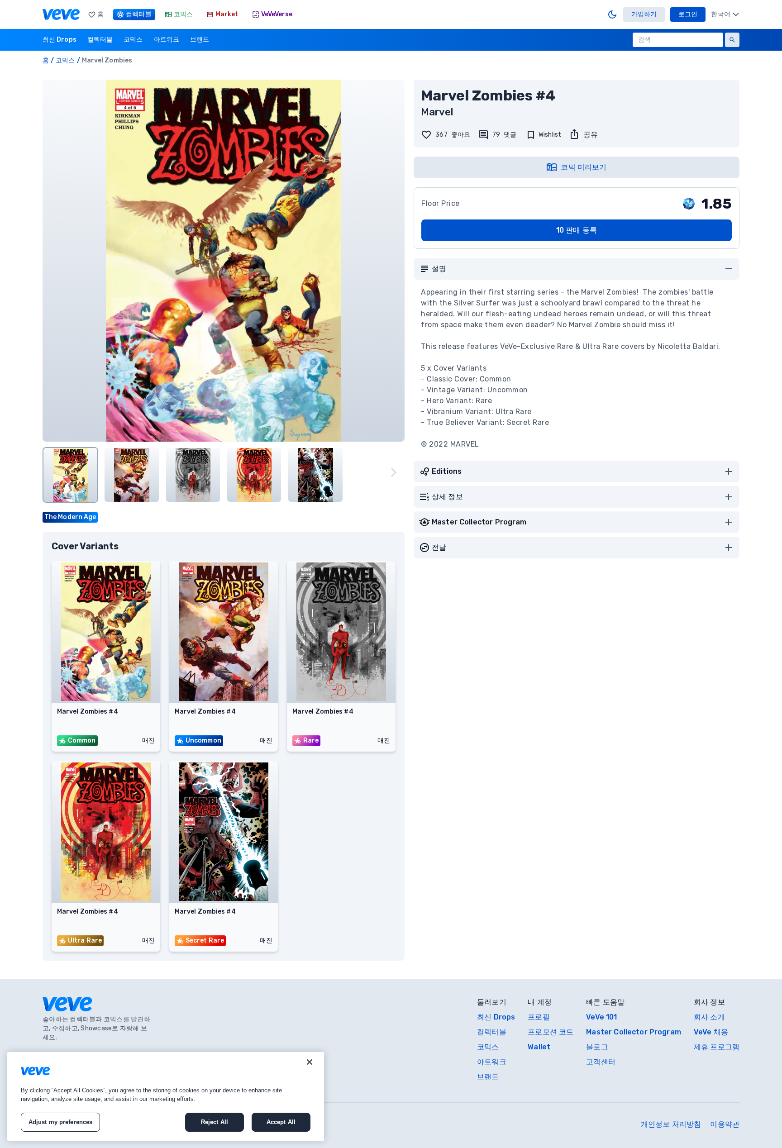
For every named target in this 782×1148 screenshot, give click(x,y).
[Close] (309, 1062)
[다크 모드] (612, 14)
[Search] (732, 40)
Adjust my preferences (61, 1122)
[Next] (394, 472)
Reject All (214, 1122)
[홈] (61, 14)
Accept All (281, 1122)
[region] (165, 1096)
